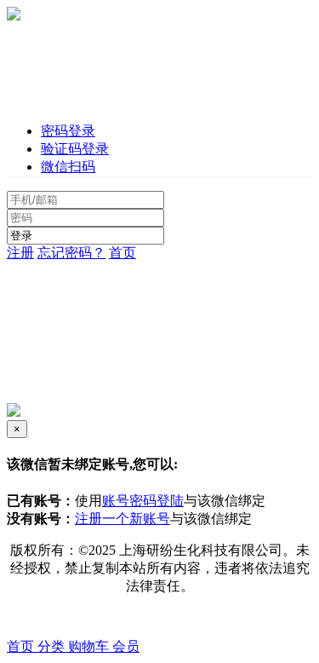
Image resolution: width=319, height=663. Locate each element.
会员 (126, 646)
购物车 (90, 646)
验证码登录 (75, 148)
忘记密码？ (71, 252)
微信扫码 (68, 166)
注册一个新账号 (122, 518)
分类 (52, 646)
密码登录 (68, 131)
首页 (122, 252)
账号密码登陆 (143, 500)
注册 (20, 252)
